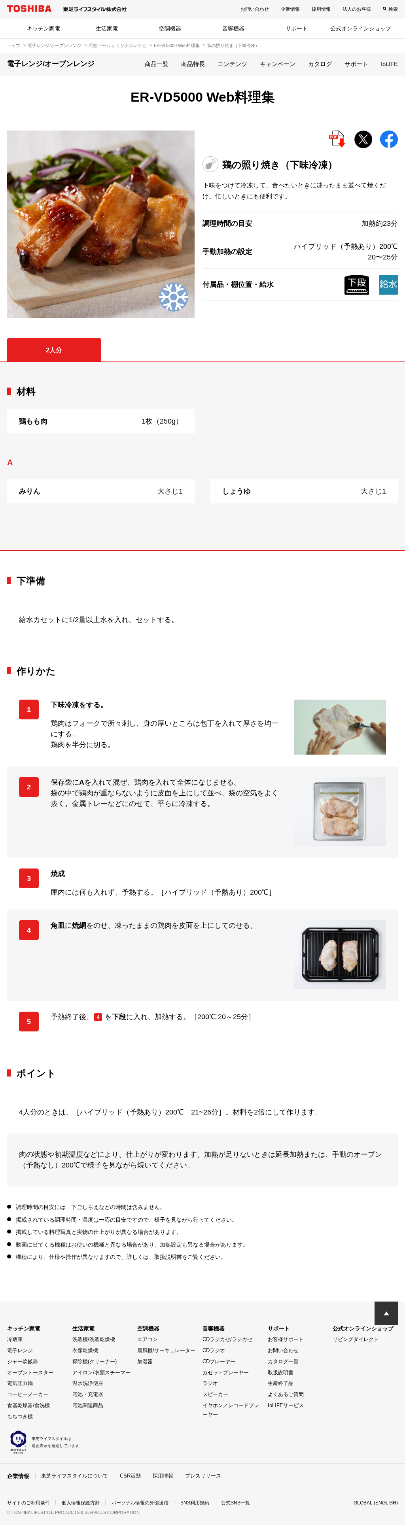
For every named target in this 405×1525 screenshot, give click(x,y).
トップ (13, 45)
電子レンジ (20, 1350)
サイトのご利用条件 (28, 1503)
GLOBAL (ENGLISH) (376, 1503)
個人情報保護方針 (81, 1503)
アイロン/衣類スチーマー (101, 1373)
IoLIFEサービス (286, 1405)
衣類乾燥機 (85, 1350)
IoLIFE (389, 64)
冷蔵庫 (15, 1339)
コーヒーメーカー (27, 1394)
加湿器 (145, 1361)
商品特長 (193, 64)
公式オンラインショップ (360, 28)
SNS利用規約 (194, 1503)
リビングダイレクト (356, 1339)
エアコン (147, 1339)
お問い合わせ (254, 9)
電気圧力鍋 (20, 1383)
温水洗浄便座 (87, 1383)
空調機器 (170, 28)
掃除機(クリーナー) (94, 1361)
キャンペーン (277, 64)
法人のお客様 (357, 9)
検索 (393, 9)
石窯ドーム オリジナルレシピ (117, 45)
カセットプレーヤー (225, 1373)
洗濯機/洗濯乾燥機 (93, 1339)
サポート (297, 28)
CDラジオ (213, 1350)
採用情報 (321, 9)
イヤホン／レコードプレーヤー (230, 1409)
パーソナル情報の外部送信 (140, 1503)
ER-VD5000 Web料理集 (177, 45)
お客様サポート (286, 1339)
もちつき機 (20, 1416)
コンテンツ (232, 64)
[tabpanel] (202, 456)
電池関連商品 (87, 1405)
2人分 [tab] (54, 350)
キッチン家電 (43, 28)
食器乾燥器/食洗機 (28, 1405)
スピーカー (215, 1394)
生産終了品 (280, 1383)
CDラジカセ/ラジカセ (227, 1339)
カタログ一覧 (283, 1361)
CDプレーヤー (218, 1361)
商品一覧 (156, 64)
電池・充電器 (87, 1394)
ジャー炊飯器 (22, 1361)
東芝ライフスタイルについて (74, 1476)
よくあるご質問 (286, 1394)
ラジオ (210, 1383)
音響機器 (233, 28)
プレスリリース (203, 1476)
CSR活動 (130, 1476)
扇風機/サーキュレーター (166, 1350)
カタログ (320, 64)
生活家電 (107, 28)
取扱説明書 (280, 1373)
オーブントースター (30, 1373)
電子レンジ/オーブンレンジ (54, 45)
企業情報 (290, 9)
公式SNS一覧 (235, 1503)
